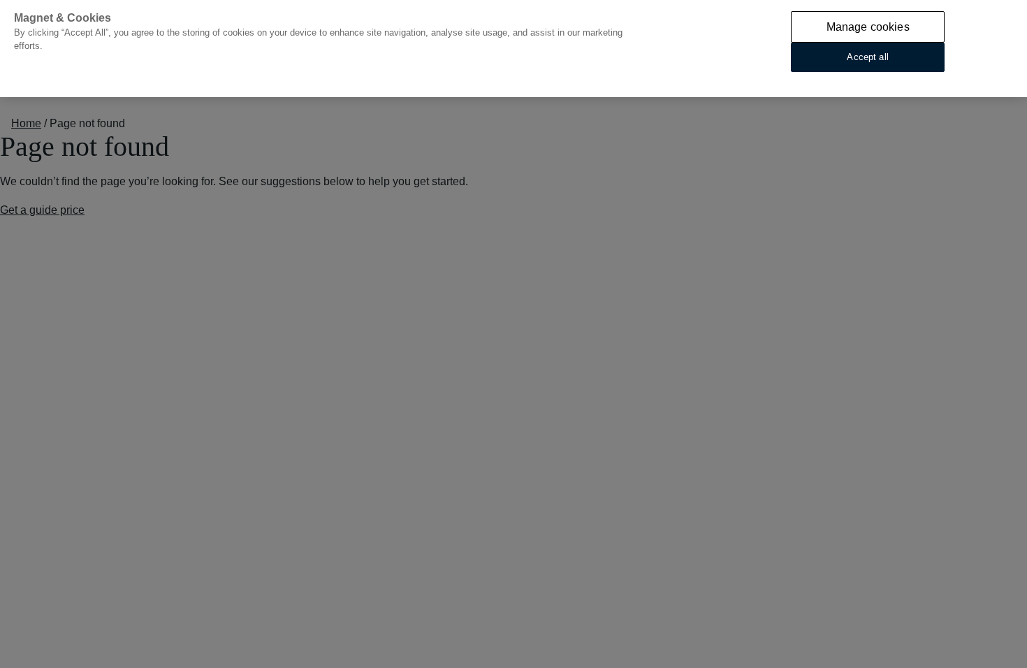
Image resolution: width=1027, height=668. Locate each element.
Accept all (867, 57)
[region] (513, 48)
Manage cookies (868, 27)
